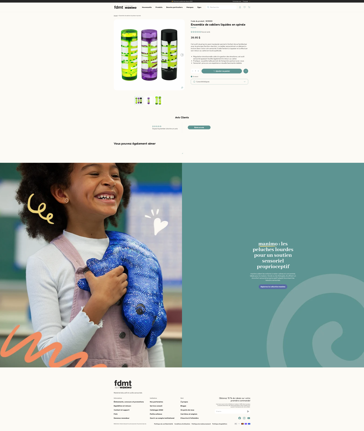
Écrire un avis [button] (199, 127)
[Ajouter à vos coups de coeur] (245, 71)
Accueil (116, 15)
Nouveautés (147, 7)
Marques (189, 7)
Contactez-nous (237, 1)
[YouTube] (248, 418)
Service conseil (156, 406)
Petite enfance (156, 414)
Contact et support (121, 410)
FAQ (115, 414)
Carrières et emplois (188, 414)
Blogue (183, 406)
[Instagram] (244, 418)
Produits (159, 7)
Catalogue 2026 (156, 410)
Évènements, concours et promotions (129, 402)
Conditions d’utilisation (182, 424)
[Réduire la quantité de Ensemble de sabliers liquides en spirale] (192, 71)
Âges (199, 7)
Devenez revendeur (121, 418)
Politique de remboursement (201, 424)
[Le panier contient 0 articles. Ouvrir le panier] (249, 7)
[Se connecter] (240, 7)
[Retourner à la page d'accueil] (123, 384)
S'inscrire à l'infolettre (189, 418)
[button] (196, 32)
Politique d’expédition (219, 424)
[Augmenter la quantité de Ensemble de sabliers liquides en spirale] (198, 71)
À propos (184, 402)
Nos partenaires (156, 402)
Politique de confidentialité (163, 424)
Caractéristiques (202, 82)
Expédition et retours (122, 406)
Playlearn (193, 27)
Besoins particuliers (174, 7)
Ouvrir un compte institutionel (162, 418)
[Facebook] (239, 418)
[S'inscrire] (248, 411)
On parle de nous (187, 410)
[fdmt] (125, 7)
